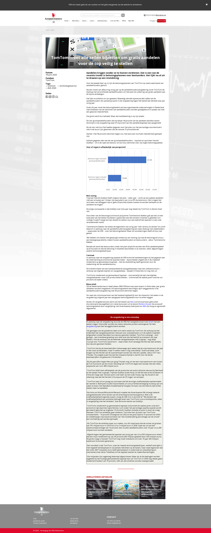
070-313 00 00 (150, 15)
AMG (144, 306)
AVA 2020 (52, 88)
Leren (92, 21)
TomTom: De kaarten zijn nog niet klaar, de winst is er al (98, 491)
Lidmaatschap (102, 21)
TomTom (50, 80)
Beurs (84, 21)
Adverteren (74, 521)
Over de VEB (114, 21)
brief (151, 321)
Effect (124, 21)
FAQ (34, 519)
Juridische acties (39, 521)
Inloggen (153, 21)
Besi (132, 302)
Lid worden (74, 519)
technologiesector (68, 85)
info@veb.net (162, 15)
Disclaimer (74, 523)
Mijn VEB (131, 21)
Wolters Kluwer (145, 304)
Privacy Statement (40, 523)
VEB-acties (75, 21)
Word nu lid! (162, 21)
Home (66, 21)
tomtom (51, 85)
